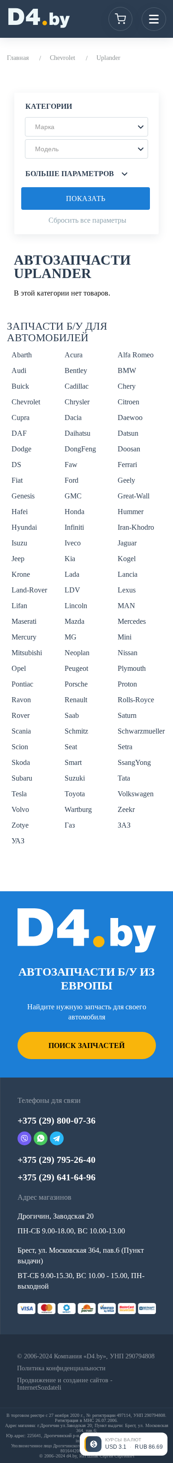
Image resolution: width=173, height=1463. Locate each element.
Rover (21, 715)
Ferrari (127, 464)
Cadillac (77, 386)
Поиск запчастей (86, 1045)
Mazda (74, 621)
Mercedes (132, 621)
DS (16, 464)
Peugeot (76, 668)
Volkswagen (136, 794)
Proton (127, 684)
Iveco (73, 543)
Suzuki (75, 778)
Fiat (17, 480)
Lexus (127, 590)
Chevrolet (62, 57)
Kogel (127, 559)
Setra (125, 747)
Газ (70, 825)
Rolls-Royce (136, 700)
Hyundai (24, 527)
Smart (73, 762)
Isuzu (19, 543)
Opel (19, 668)
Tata (124, 778)
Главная (18, 57)
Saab (72, 715)
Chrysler (77, 402)
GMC (73, 496)
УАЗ (18, 841)
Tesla (19, 794)
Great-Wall (133, 496)
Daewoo (130, 417)
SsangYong (134, 762)
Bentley (76, 370)
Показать (85, 198)
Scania (21, 731)
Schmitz (76, 731)
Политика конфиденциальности (61, 1368)
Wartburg (78, 809)
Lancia (127, 574)
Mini (124, 637)
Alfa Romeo (136, 355)
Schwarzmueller (141, 731)
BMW (127, 370)
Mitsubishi (27, 653)
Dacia (73, 417)
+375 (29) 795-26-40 (56, 1160)
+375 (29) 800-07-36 (56, 1120)
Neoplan (77, 653)
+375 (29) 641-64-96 (56, 1177)
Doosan (129, 449)
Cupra (21, 417)
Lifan (19, 606)
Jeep (18, 559)
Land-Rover (29, 590)
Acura (74, 355)
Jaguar (127, 543)
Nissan (127, 653)
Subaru (22, 778)
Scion (20, 747)
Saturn (127, 715)
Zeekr (126, 809)
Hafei (20, 511)
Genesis (23, 496)
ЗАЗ (124, 825)
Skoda (21, 762)
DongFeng (80, 449)
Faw (71, 464)
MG (71, 637)
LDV (72, 590)
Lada (72, 574)
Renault (76, 700)
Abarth (22, 355)
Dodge (21, 449)
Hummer (130, 511)
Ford (71, 480)
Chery (127, 386)
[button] (86, 126)
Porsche (76, 684)
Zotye (20, 825)
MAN (126, 606)
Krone (21, 574)
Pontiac (22, 684)
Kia (70, 559)
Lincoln (76, 606)
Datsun (128, 433)
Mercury (24, 637)
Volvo (20, 809)
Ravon (21, 700)
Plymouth (132, 668)
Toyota (75, 794)
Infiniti (74, 527)
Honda (74, 511)
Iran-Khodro (136, 527)
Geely (126, 480)
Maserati (24, 621)
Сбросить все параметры (87, 220)
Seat (71, 747)
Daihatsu (77, 433)
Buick (20, 386)
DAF (19, 433)
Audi (19, 370)
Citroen (128, 402)
